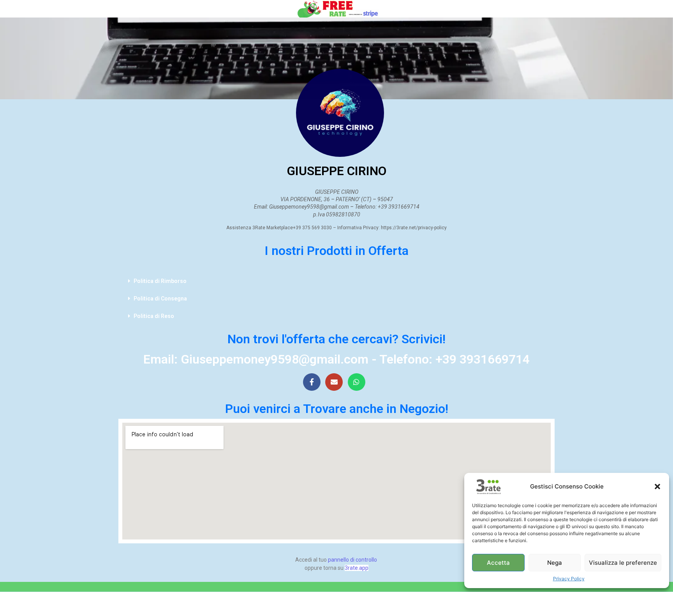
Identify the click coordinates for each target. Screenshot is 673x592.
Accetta (498, 562)
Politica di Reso (154, 316)
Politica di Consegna (160, 298)
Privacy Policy (569, 578)
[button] (657, 486)
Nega (554, 562)
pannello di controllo (352, 560)
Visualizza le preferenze (623, 562)
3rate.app (356, 568)
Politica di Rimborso (160, 281)
